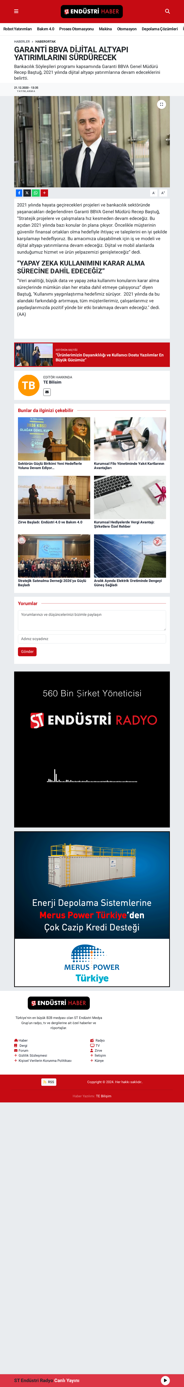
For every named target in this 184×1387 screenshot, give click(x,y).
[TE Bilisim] (28, 385)
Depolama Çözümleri (160, 28)
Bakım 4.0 (45, 28)
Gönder (27, 651)
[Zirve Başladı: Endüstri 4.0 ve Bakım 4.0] (54, 497)
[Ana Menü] (16, 11)
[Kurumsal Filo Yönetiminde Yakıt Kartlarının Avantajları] (130, 438)
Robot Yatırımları (17, 28)
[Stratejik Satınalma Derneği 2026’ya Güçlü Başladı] (54, 555)
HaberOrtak (45, 41)
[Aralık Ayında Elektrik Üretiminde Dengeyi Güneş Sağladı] (130, 555)
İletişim (100, 1055)
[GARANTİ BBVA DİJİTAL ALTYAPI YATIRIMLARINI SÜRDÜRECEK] (92, 141)
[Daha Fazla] (44, 193)
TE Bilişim (103, 1096)
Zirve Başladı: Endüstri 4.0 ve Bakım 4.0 (50, 522)
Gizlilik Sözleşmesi (33, 1055)
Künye (99, 1061)
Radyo (100, 1040)
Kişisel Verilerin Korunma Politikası (45, 1061)
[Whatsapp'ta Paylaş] (36, 193)
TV (98, 1046)
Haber (23, 1040)
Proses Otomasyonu (76, 28)
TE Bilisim (52, 382)
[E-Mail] (47, 392)
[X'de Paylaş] (27, 193)
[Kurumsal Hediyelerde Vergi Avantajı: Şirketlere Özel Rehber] (130, 497)
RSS (50, 1082)
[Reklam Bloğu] (92, 749)
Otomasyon (127, 28)
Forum (23, 1051)
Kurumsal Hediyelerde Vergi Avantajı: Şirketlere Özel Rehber (124, 524)
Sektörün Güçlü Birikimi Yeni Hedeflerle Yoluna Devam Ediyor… (50, 465)
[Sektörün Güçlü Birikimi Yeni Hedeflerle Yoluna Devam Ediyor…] (54, 438)
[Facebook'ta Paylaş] (19, 193)
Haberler (22, 41)
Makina (105, 28)
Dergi (23, 1046)
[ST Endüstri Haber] (91, 11)
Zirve (98, 1051)
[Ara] (167, 11)
